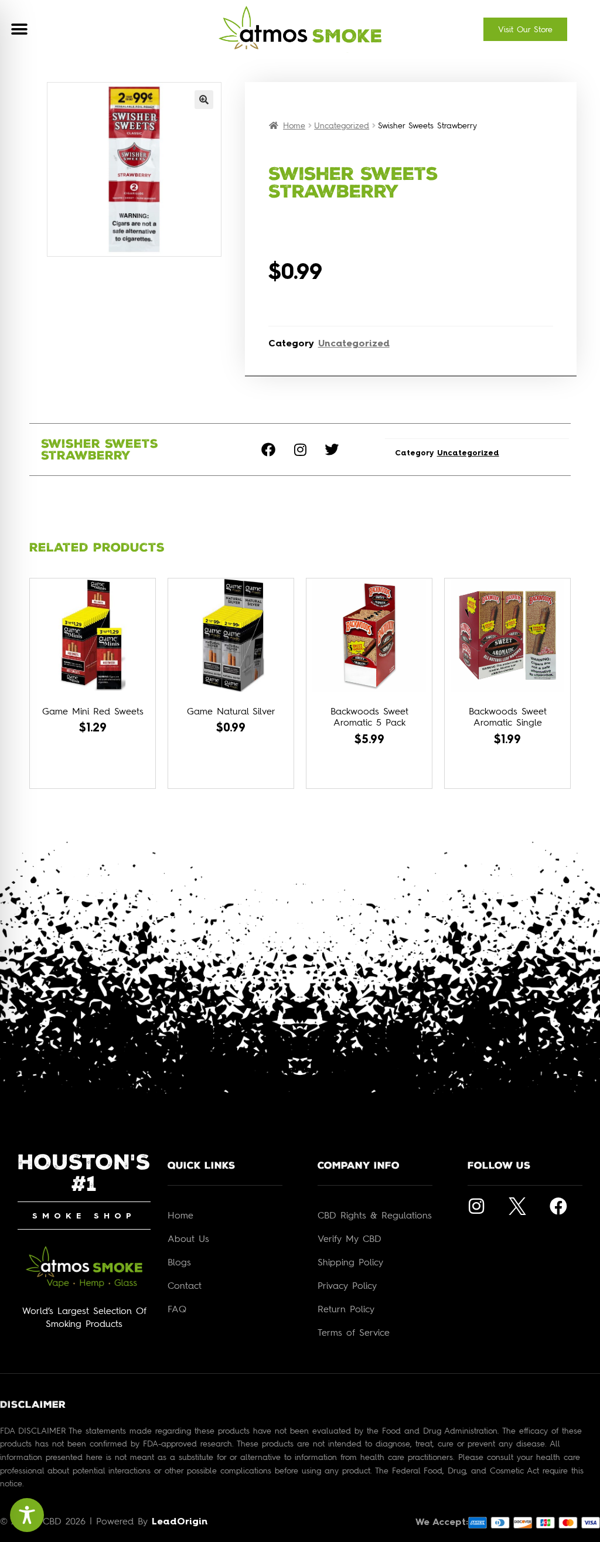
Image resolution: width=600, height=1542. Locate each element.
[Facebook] (268, 449)
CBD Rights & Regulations (375, 1215)
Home (294, 125)
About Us (188, 1238)
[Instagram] (300, 449)
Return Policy (346, 1308)
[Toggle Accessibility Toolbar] (27, 1515)
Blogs (179, 1261)
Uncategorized (341, 125)
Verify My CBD (349, 1238)
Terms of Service (354, 1332)
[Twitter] (332, 449)
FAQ (177, 1308)
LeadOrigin (179, 1522)
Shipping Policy (350, 1261)
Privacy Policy (347, 1285)
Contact (185, 1285)
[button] (19, 29)
